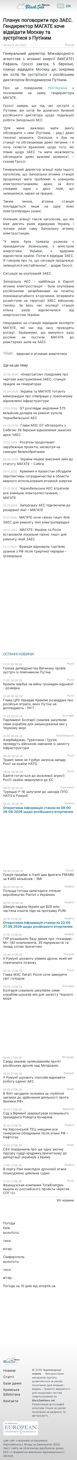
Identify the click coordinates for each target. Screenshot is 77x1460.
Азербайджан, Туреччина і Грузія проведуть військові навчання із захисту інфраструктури (36, 744)
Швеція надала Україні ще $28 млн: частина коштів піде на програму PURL (35, 908)
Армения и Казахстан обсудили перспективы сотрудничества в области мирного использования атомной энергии (37, 476)
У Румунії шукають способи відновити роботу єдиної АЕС (34, 1079)
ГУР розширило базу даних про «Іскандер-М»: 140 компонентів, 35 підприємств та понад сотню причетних (38, 942)
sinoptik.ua (47, 1286)
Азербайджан (65, 735)
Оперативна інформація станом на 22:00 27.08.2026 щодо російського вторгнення (37, 925)
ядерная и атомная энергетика (41, 354)
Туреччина (67, 787)
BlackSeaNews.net (43, 1400)
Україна (69, 803)
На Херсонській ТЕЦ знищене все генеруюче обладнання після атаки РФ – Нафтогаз (35, 1133)
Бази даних (12, 1383)
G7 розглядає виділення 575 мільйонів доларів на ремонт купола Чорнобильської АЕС (34, 413)
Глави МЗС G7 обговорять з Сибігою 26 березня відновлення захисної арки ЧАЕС (37, 430)
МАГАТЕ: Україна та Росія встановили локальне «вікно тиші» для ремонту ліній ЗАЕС (35, 534)
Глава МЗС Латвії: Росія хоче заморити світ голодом (35, 976)
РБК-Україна (57, 88)
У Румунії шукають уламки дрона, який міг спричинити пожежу (37, 960)
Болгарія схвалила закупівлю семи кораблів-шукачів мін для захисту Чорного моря (38, 994)
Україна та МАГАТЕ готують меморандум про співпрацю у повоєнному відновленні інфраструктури (37, 396)
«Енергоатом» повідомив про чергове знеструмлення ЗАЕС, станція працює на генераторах (35, 379)
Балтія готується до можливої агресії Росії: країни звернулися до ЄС (33, 778)
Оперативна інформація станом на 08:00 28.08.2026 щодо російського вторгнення (38, 810)
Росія (69, 45)
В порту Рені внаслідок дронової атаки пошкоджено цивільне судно (34, 1171)
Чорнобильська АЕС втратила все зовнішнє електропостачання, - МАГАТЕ (36, 493)
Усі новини (65, 1200)
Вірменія (68, 1108)
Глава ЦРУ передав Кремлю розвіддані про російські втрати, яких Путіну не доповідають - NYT (38, 704)
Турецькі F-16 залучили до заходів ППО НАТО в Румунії (35, 794)
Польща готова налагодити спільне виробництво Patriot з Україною (32, 893)
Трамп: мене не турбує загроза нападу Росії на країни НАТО (34, 762)
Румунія (69, 954)
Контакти (10, 1401)
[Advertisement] (38, 603)
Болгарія (68, 715)
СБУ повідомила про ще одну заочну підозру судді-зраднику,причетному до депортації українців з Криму (35, 1153)
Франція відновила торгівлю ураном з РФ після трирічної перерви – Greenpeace (35, 551)
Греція (70, 870)
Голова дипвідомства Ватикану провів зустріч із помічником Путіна (34, 670)
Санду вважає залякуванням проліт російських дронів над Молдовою (32, 1063)
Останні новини (18, 654)
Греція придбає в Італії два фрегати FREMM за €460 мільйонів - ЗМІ (38, 877)
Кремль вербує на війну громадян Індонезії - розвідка (38, 686)
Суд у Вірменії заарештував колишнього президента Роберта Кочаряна (36, 1115)
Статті (8, 1377)
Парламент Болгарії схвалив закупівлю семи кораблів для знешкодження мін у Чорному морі (35, 724)
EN (68, 6)
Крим (70, 1089)
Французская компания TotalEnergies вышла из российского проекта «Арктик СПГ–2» (36, 1189)
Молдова (68, 1057)
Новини (9, 1370)
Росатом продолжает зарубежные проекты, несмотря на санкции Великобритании (31, 447)
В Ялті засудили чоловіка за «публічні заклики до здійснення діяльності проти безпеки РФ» (36, 1097)
